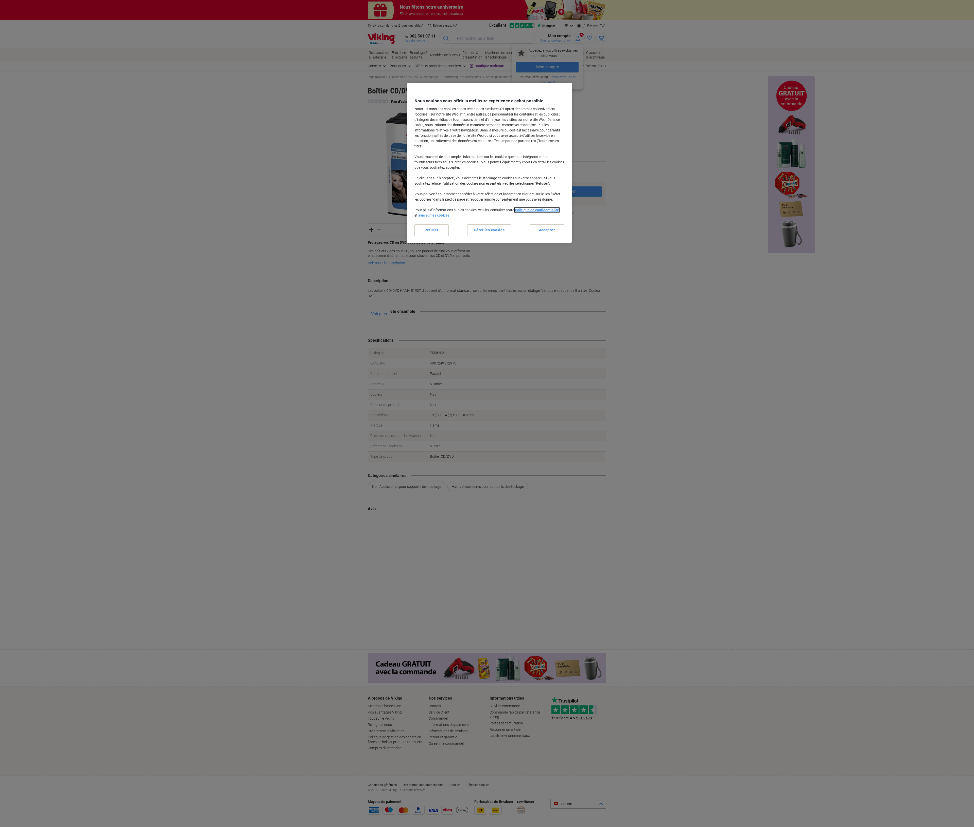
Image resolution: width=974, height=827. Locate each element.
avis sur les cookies (433, 215)
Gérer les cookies (489, 230)
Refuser (432, 230)
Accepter (547, 230)
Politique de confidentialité (537, 210)
